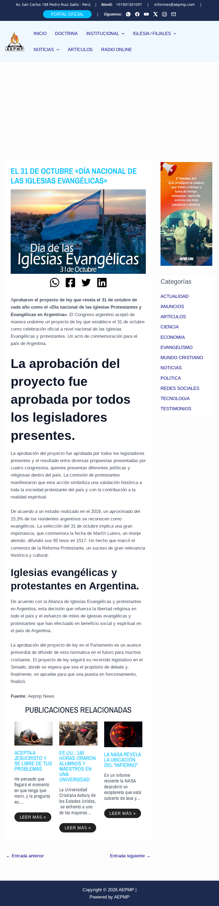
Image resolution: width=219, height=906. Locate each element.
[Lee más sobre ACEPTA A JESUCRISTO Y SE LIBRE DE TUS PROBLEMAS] (33, 733)
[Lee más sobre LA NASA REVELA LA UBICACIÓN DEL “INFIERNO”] (123, 733)
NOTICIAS (171, 367)
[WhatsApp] (128, 14)
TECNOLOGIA (175, 398)
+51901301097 (129, 4)
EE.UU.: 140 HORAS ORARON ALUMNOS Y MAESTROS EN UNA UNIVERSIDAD (77, 766)
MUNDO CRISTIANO (182, 357)
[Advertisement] (109, 102)
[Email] (173, 14)
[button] (105, 34)
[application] (121, 33)
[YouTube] (146, 14)
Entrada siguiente (130, 855)
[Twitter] (155, 14)
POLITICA (171, 378)
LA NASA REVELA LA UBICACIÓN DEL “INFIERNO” (122, 760)
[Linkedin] (102, 282)
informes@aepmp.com (174, 4)
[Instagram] (164, 14)
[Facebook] (137, 14)
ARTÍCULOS (173, 316)
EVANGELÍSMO (177, 347)
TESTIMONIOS (176, 408)
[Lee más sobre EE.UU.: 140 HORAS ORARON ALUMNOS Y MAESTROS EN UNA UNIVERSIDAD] (78, 733)
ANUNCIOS (172, 306)
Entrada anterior (25, 855)
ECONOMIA (173, 337)
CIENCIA (170, 326)
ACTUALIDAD (175, 296)
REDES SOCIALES (180, 388)
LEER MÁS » (33, 817)
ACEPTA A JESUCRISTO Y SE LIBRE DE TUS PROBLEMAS (33, 760)
